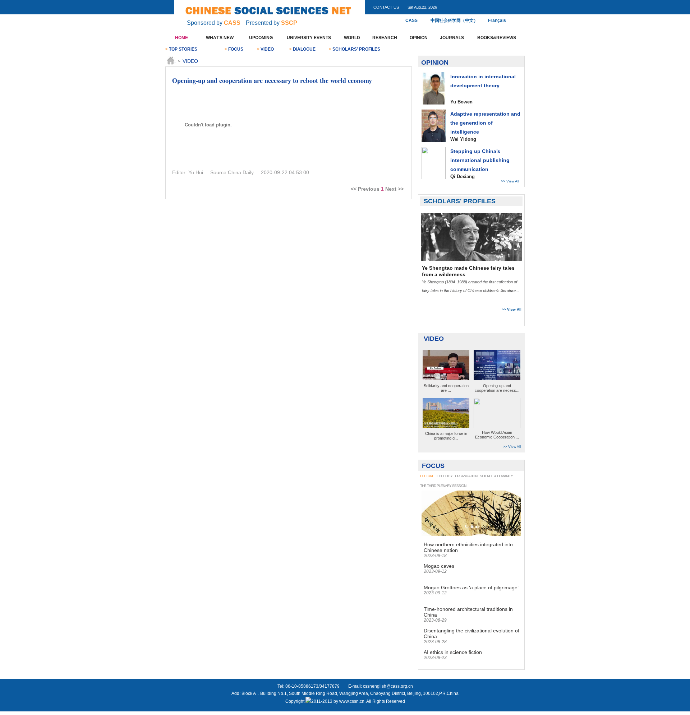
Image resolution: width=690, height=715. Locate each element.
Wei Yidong (463, 139)
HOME (181, 37)
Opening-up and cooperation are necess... (497, 388)
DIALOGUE (304, 49)
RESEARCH (384, 37)
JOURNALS (452, 37)
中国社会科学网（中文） (454, 20)
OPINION (419, 37)
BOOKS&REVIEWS (496, 37)
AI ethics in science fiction (453, 652)
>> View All (510, 181)
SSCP (289, 23)
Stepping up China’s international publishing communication (480, 160)
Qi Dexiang (462, 176)
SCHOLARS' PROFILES (356, 49)
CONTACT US (386, 7)
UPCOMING (261, 37)
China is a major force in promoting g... (446, 435)
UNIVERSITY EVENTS (309, 37)
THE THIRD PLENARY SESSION (443, 486)
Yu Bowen (461, 102)
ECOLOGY (444, 476)
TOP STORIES (183, 49)
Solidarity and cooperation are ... (446, 388)
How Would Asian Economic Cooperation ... (497, 434)
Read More (503, 299)
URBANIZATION (466, 476)
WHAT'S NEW (220, 37)
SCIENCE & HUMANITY (496, 476)
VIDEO (267, 49)
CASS (232, 23)
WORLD (352, 37)
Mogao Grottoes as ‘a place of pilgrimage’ (471, 587)
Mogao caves (439, 566)
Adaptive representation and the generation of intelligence (485, 123)
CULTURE (427, 476)
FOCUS (235, 49)
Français (495, 20)
